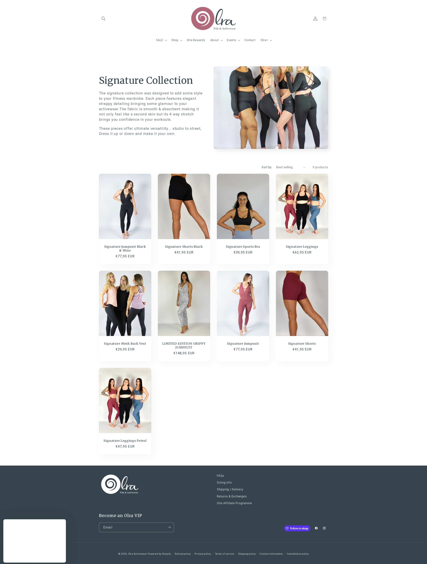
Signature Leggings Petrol (124, 441)
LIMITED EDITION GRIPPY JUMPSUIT (183, 345)
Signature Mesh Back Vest (125, 343)
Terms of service (224, 554)
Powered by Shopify (159, 554)
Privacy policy (203, 554)
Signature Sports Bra (243, 247)
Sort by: (267, 167)
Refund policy (183, 554)
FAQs (220, 475)
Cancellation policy (298, 554)
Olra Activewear (137, 554)
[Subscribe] (169, 527)
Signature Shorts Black (184, 247)
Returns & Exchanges (232, 496)
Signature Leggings (302, 247)
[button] (103, 18)
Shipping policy (247, 554)
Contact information (271, 554)
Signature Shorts (302, 343)
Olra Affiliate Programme (234, 503)
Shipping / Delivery (230, 489)
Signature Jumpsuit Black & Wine (125, 248)
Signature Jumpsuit (243, 343)
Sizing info (224, 482)
